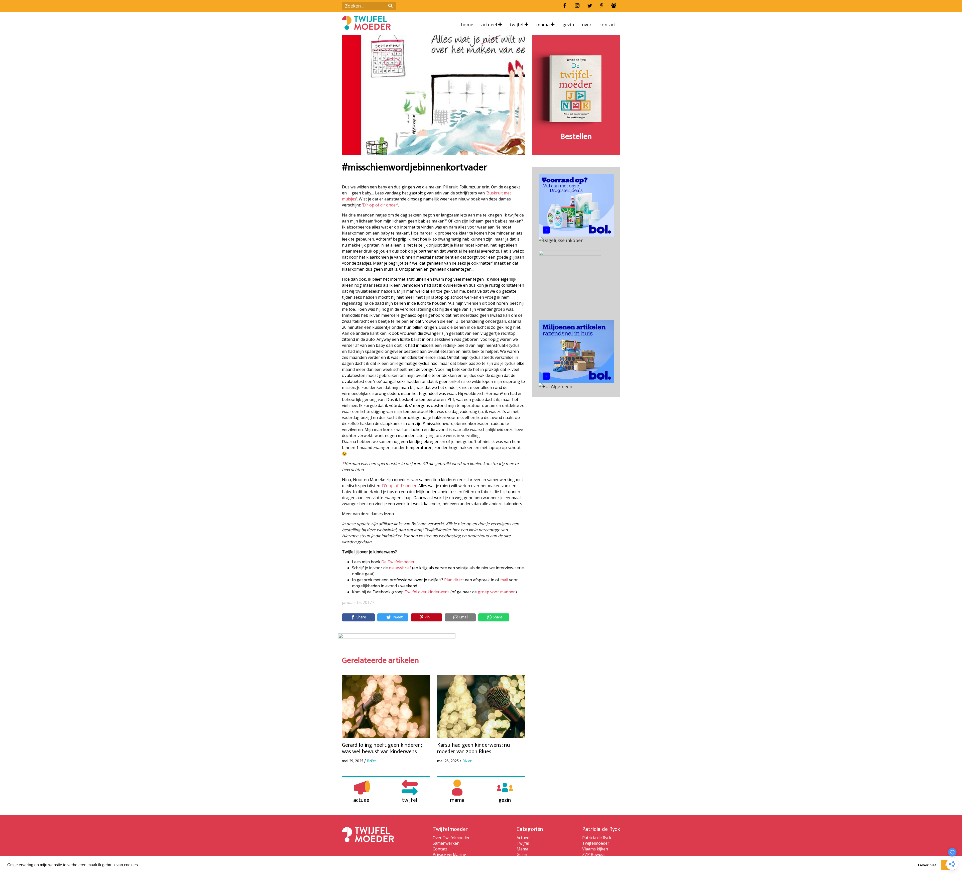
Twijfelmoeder (595, 843)
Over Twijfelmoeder (451, 837)
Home (467, 25)
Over (586, 25)
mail (504, 580)
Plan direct (454, 580)
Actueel (489, 25)
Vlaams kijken (595, 849)
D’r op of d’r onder (380, 205)
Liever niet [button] (927, 865)
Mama (543, 25)
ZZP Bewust (593, 854)
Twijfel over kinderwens (427, 592)
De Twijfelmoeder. (398, 562)
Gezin (568, 25)
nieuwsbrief (400, 568)
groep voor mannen (497, 592)
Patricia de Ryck (596, 837)
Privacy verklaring (449, 854)
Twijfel (517, 25)
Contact (607, 25)
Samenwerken (446, 843)
